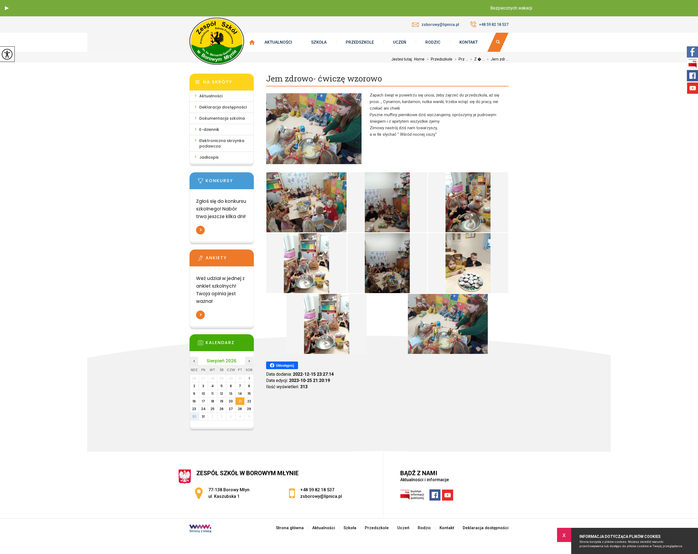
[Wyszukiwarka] (498, 42)
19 (221, 401)
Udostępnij (285, 365)
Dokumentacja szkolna (222, 118)
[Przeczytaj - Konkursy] (230, 182)
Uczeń (399, 42)
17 (203, 401)
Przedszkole (360, 42)
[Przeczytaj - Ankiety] (230, 259)
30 (194, 416)
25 (212, 409)
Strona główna (290, 528)
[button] (7, 8)
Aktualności (278, 42)
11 (212, 393)
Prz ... (461, 59)
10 (203, 393)
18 (212, 401)
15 (249, 393)
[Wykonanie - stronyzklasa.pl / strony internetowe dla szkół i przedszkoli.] (200, 529)
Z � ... (477, 59)
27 (231, 409)
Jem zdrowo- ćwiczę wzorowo (324, 79)
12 (221, 393)
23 (194, 409)
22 (249, 401)
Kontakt (468, 42)
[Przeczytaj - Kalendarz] (230, 344)
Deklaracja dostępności (223, 107)
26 (221, 409)
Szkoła (319, 42)
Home (419, 59)
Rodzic (432, 42)
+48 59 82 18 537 (494, 24)
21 (240, 401)
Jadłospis (209, 157)
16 (194, 401)
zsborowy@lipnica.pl (440, 24)
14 (240, 393)
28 (240, 409)
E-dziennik (209, 129)
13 (230, 393)
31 (203, 416)
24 (203, 409)
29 (249, 409)
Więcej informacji (200, 230)
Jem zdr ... (498, 59)
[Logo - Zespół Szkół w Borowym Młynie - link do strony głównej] (216, 41)
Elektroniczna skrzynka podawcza (221, 143)
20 (231, 401)
